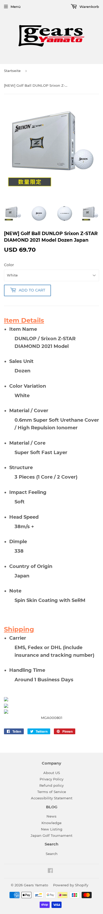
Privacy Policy (51, 779)
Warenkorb (88, 6)
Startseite (12, 71)
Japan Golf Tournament (51, 835)
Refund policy (51, 785)
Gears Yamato (36, 885)
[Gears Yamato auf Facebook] (50, 871)
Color (9, 264)
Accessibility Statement (51, 798)
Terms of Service (51, 792)
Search (52, 854)
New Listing (51, 829)
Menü (16, 6)
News (51, 816)
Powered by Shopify (70, 885)
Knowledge (51, 823)
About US (51, 773)
